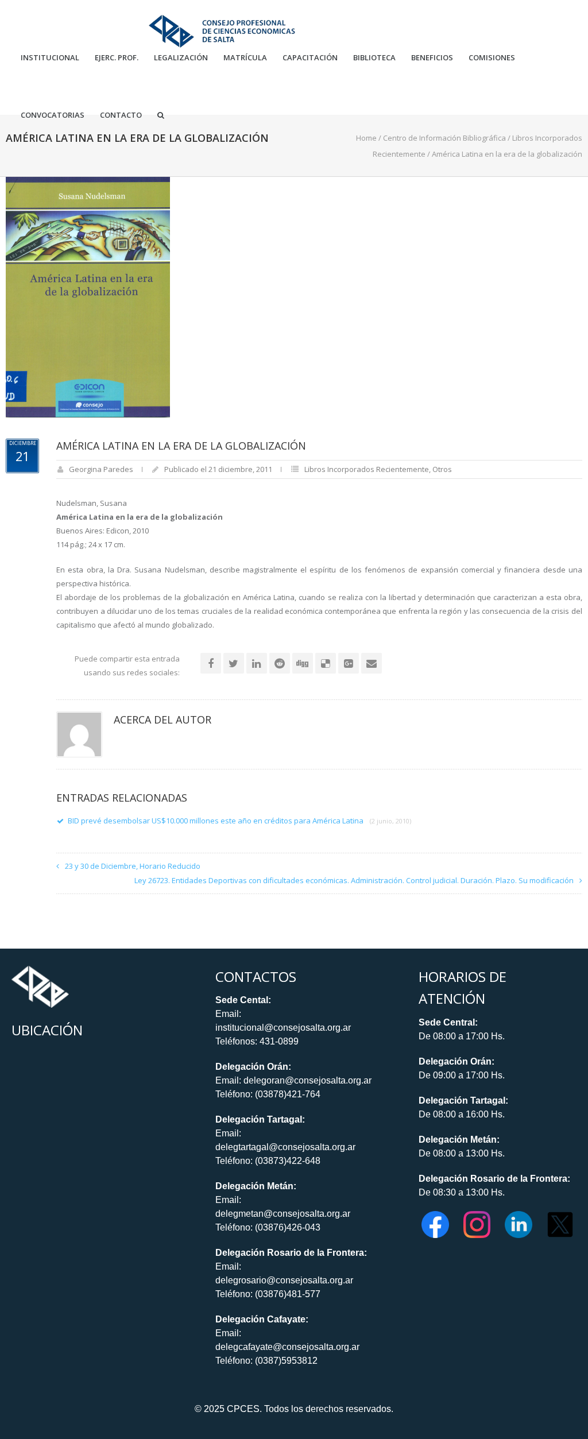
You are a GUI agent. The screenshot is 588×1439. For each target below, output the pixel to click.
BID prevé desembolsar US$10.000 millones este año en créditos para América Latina (239, 820)
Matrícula (245, 57)
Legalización (181, 57)
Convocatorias (52, 115)
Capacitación (310, 57)
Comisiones (492, 57)
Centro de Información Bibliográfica (444, 138)
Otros (442, 469)
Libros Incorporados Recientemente (366, 469)
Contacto (121, 115)
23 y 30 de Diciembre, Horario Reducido (132, 866)
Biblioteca (374, 57)
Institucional (50, 57)
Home (366, 138)
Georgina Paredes (101, 469)
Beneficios (432, 57)
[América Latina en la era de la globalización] (88, 296)
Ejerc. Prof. (116, 57)
